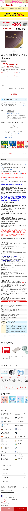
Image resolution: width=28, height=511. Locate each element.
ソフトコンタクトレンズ (22, 10)
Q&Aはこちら (4, 179)
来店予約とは (22, 105)
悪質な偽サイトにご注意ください (7, 492)
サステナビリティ (18, 503)
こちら (3, 168)
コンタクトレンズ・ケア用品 (10, 10)
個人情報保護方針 (4, 505)
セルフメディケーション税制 (6, 490)
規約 (26, 105)
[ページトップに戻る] (26, 506)
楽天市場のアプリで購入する (14, 76)
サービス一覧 (3, 503)
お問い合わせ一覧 (10, 503)
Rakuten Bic (9, 5)
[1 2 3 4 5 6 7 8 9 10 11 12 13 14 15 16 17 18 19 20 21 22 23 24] (13, 86)
